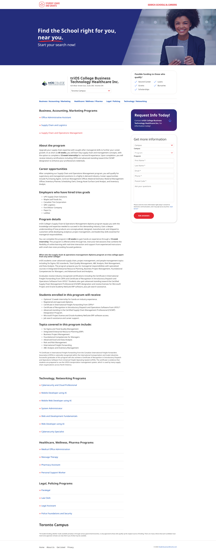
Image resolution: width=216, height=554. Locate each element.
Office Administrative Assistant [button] (56, 117)
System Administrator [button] (51, 408)
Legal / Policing (113, 101)
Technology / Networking (135, 101)
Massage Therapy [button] (49, 457)
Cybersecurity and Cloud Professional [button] (59, 385)
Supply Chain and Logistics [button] (54, 125)
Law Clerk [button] (46, 497)
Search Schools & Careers (162, 4)
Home (41, 547)
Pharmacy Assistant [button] (50, 464)
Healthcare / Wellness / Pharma (88, 101)
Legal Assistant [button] (48, 505)
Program (137, 156)
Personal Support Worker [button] (53, 472)
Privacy (71, 547)
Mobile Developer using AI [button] (54, 392)
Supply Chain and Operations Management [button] (61, 133)
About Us (50, 547)
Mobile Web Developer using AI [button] (56, 400)
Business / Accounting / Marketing (54, 101)
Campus (137, 148)
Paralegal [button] (45, 490)
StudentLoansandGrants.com (168, 547)
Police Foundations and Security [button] (56, 513)
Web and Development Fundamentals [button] (59, 416)
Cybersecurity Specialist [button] (52, 431)
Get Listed (61, 547)
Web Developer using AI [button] (52, 423)
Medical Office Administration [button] (55, 449)
